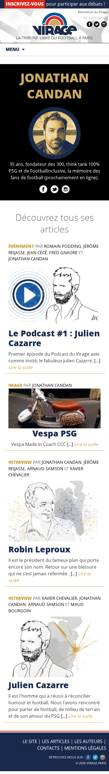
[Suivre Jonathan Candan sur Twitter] (54, 191)
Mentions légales (85, 748)
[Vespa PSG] (54, 408)
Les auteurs (88, 741)
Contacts (48, 748)
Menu (12, 49)
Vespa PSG (54, 433)
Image (15, 385)
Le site (30, 741)
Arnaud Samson (45, 468)
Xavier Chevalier (59, 598)
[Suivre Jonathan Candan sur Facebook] (43, 191)
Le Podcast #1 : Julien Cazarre (54, 338)
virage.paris (96, 763)
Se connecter (95, 17)
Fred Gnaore (63, 252)
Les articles (56, 741)
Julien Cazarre (38, 685)
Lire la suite (82, 444)
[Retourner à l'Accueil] (54, 24)
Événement (21, 246)
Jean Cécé (37, 252)
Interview (20, 462)
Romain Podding (62, 246)
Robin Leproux (39, 549)
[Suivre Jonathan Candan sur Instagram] (66, 191)
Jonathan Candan (28, 258)
